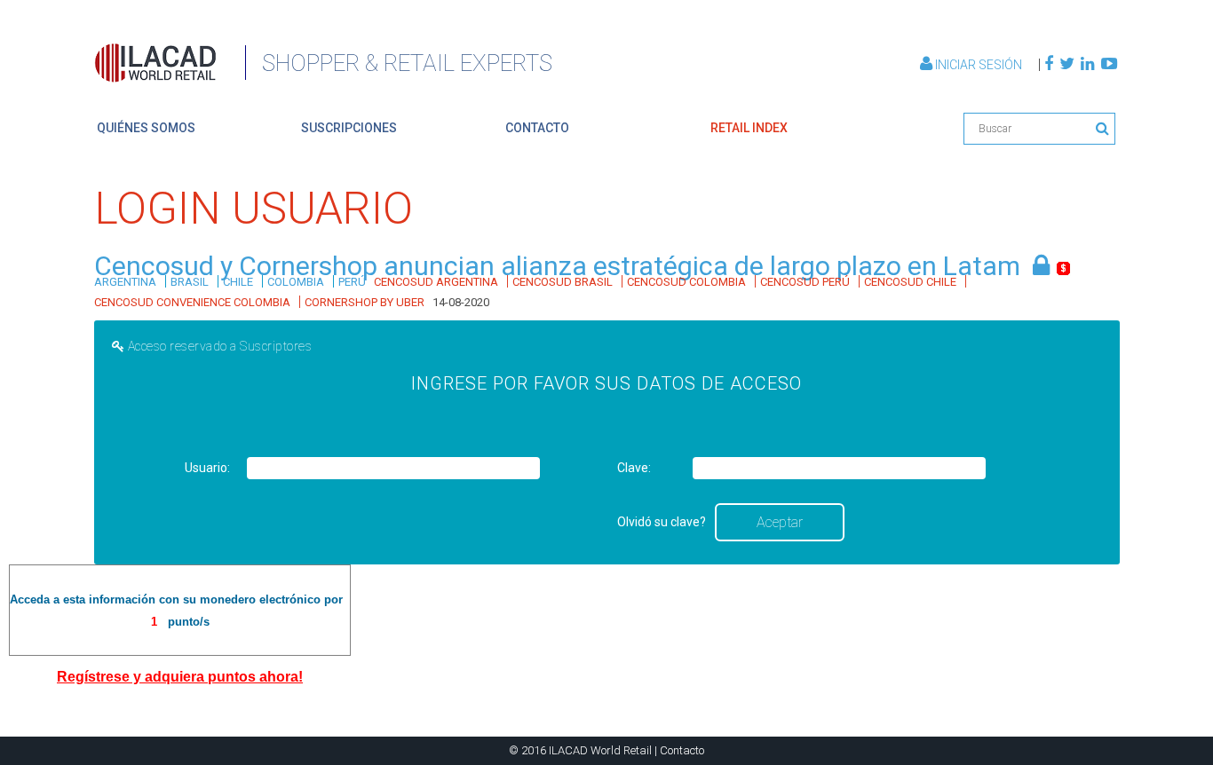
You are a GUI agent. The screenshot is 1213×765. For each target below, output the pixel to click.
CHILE (238, 281)
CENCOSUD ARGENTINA (436, 281)
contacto (537, 128)
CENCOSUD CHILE (910, 281)
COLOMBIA (295, 281)
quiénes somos (146, 128)
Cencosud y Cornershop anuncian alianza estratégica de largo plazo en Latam (557, 265)
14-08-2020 (460, 302)
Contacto (682, 750)
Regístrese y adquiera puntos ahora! (180, 676)
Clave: (634, 468)
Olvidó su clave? (661, 522)
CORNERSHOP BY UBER (364, 302)
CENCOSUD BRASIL (562, 281)
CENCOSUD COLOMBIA (686, 281)
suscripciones (349, 128)
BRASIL (189, 281)
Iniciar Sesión (978, 65)
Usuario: (207, 468)
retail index (749, 128)
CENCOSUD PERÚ (805, 281)
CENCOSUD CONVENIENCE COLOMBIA (192, 302)
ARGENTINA (125, 281)
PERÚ (352, 281)
